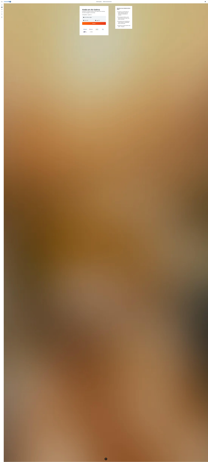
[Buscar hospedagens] (1, 7)
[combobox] (87, 14)
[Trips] (1, 17)
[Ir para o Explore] (1, 14)
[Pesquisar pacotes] (1, 12)
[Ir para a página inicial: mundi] (7, 1)
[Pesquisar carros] (1, 9)
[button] (2, 1)
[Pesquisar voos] (1, 5)
